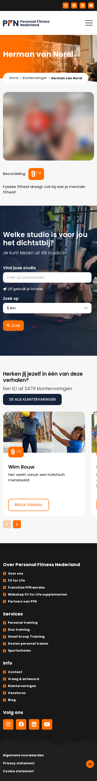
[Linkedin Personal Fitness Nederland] (83, 5)
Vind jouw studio (19, 267)
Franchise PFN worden (26, 587)
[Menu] (89, 23)
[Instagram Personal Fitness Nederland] (66, 5)
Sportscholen (19, 650)
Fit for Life (16, 580)
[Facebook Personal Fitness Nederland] (74, 5)
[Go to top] (90, 764)
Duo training (19, 629)
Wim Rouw (44, 464)
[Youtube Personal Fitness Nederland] (91, 5)
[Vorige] (7, 524)
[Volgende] (17, 524)
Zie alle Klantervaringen (32, 399)
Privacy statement (19, 763)
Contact (15, 672)
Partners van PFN (22, 601)
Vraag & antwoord (23, 679)
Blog (12, 700)
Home (13, 78)
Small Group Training (26, 636)
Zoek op (11, 298)
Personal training (23, 622)
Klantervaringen (35, 78)
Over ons (15, 573)
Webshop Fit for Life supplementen (37, 594)
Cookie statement (18, 771)
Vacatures (17, 693)
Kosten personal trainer (28, 643)
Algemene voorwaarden (23, 755)
